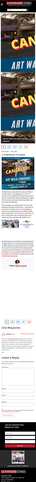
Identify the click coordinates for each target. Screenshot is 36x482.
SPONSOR (22, 254)
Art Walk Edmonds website (10, 256)
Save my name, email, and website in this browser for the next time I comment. (17, 411)
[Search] (28, 10)
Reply (3, 352)
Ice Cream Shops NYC (14, 339)
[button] (4, 147)
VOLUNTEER (14, 254)
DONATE (6, 254)
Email (4, 395)
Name (4, 388)
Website (4, 402)
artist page (24, 215)
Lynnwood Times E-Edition (18, 466)
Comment (5, 367)
